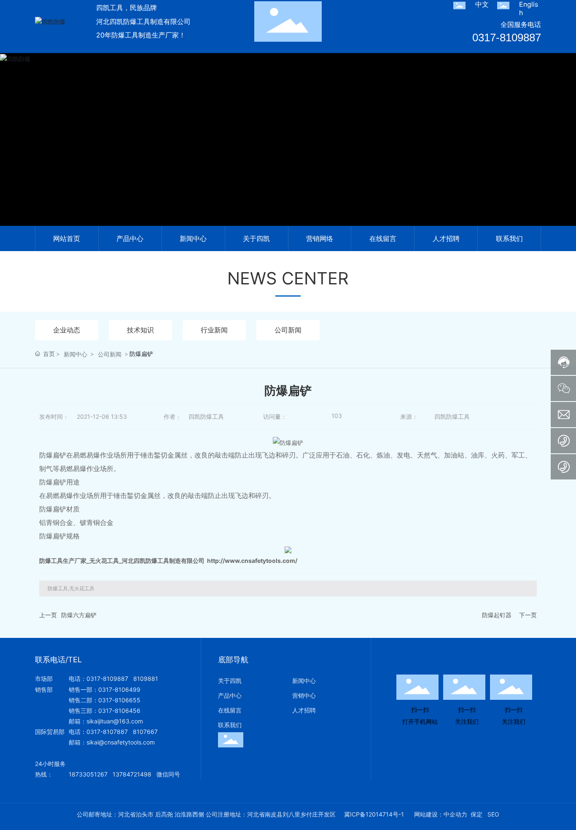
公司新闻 (288, 330)
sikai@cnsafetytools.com (120, 742)
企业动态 (66, 330)
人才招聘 (304, 710)
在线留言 (230, 710)
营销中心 (304, 695)
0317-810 (99, 731)
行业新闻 (214, 330)
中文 (482, 4)
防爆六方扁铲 (79, 614)
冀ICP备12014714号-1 (374, 814)
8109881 (145, 678)
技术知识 (140, 330)
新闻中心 (75, 354)
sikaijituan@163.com (114, 721)
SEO (493, 814)
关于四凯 (230, 680)
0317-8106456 (119, 710)
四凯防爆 (288, 150)
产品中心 (230, 695)
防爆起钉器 (496, 614)
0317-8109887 (506, 37)
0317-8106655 (119, 700)
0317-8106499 (119, 689)
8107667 (145, 731)
